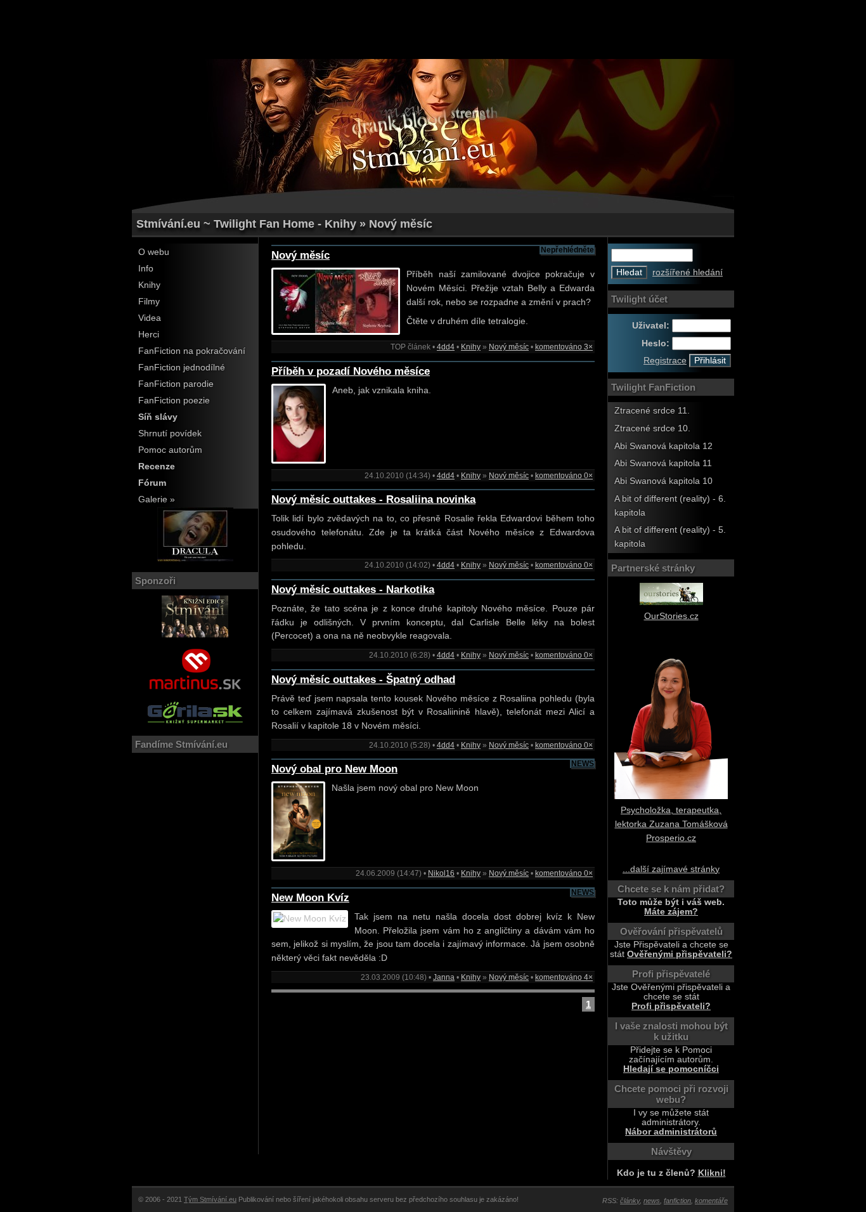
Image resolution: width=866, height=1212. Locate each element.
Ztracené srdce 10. (652, 428)
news (651, 1200)
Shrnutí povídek (170, 433)
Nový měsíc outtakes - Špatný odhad (363, 680)
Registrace (665, 360)
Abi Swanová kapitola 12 (663, 446)
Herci (148, 334)
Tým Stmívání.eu (210, 1199)
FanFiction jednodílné (181, 367)
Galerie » (156, 499)
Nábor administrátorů (671, 1132)
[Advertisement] (433, 28)
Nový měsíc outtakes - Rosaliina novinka (373, 499)
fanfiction (677, 1200)
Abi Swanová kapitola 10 (663, 481)
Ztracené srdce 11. (652, 410)
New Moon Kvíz (310, 898)
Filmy (149, 301)
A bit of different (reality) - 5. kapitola (670, 537)
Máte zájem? (671, 911)
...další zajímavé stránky (671, 869)
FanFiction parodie (176, 384)
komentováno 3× (564, 347)
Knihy (149, 285)
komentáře (711, 1200)
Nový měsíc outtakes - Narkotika (352, 589)
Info (145, 268)
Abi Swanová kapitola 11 (663, 463)
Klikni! (712, 1173)
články (630, 1200)
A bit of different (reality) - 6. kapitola (670, 506)
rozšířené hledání (687, 272)
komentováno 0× (564, 475)
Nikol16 (441, 873)
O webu (153, 252)
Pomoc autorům (170, 450)
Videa (149, 318)
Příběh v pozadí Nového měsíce (350, 371)
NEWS (582, 763)
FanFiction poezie (174, 400)
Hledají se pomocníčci (671, 1069)
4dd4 (446, 347)
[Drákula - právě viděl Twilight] (195, 558)
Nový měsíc (300, 255)
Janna (444, 977)
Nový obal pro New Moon (334, 769)
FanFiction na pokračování (191, 351)
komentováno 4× (564, 977)
